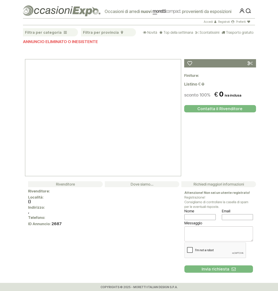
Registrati (224, 21)
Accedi (209, 21)
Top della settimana (177, 32)
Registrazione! (194, 197)
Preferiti (241, 21)
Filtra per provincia (101, 32)
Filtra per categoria (43, 32)
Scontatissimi (208, 32)
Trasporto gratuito (239, 32)
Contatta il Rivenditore (220, 108)
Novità (151, 32)
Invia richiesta (217, 269)
